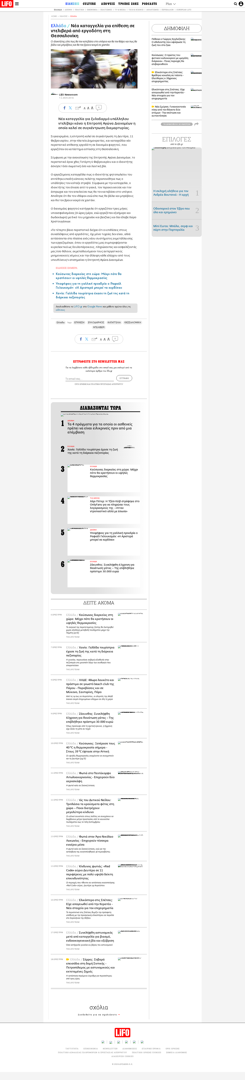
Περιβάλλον (168, 9)
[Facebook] (128, 84)
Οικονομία (92, 9)
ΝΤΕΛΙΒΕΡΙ (99, 327)
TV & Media (120, 9)
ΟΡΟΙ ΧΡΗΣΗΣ (81, 384)
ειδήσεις (60, 309)
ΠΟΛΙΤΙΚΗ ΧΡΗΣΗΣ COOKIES (146, 1052)
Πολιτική (79, 9)
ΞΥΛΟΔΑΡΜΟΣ (96, 322)
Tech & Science (136, 9)
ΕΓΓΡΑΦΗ (124, 378)
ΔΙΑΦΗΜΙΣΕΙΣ (129, 1048)
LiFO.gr (78, 306)
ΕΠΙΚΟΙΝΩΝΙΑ (91, 1048)
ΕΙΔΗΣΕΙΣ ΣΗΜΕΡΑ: (67, 267)
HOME (54, 16)
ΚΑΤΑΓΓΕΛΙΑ (114, 322)
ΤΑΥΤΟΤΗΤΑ (72, 1048)
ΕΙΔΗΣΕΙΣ (64, 16)
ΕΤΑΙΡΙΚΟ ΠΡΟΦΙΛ (151, 1048)
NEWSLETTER (110, 1048)
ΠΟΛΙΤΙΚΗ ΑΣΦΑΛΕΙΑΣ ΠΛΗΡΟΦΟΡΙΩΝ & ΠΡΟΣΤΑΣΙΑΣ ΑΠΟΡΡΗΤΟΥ (92, 1052)
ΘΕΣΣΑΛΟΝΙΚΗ (132, 322)
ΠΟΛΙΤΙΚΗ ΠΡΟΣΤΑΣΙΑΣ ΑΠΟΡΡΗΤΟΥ (107, 384)
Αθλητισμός (152, 9)
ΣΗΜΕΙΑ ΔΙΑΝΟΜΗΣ (176, 1052)
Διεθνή (68, 9)
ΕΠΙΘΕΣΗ (79, 322)
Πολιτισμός (106, 9)
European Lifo (183, 9)
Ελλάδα (58, 9)
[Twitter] (134, 84)
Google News (94, 306)
